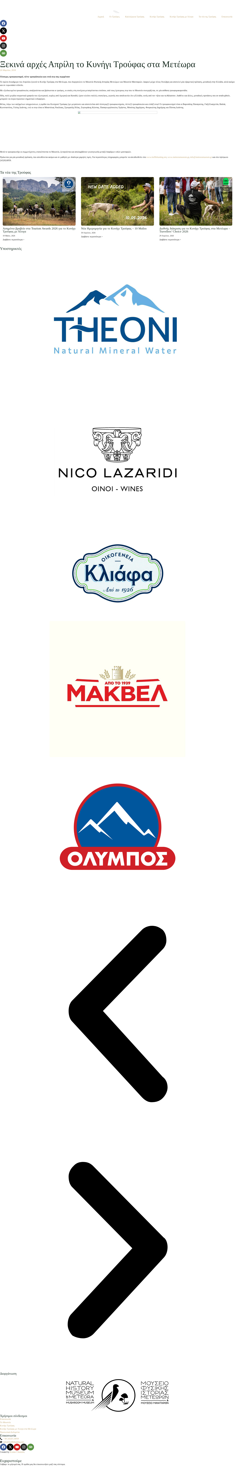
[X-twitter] (3, 30)
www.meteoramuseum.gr (178, 157)
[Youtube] (3, 38)
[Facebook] (3, 23)
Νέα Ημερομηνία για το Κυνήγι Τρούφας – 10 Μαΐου (114, 228)
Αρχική (101, 17)
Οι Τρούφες (114, 17)
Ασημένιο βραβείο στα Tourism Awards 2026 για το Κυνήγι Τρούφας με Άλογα (39, 230)
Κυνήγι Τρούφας (157, 17)
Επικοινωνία (227, 17)
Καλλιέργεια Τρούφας (134, 17)
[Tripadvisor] (3, 53)
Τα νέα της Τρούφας (207, 17)
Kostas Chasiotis (17, 1452)
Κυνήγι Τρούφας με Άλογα (181, 17)
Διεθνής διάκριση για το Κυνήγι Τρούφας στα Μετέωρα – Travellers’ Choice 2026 (194, 230)
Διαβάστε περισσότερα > (13, 239)
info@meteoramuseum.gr (201, 157)
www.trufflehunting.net (156, 157)
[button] (117, 1014)
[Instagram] (3, 45)
